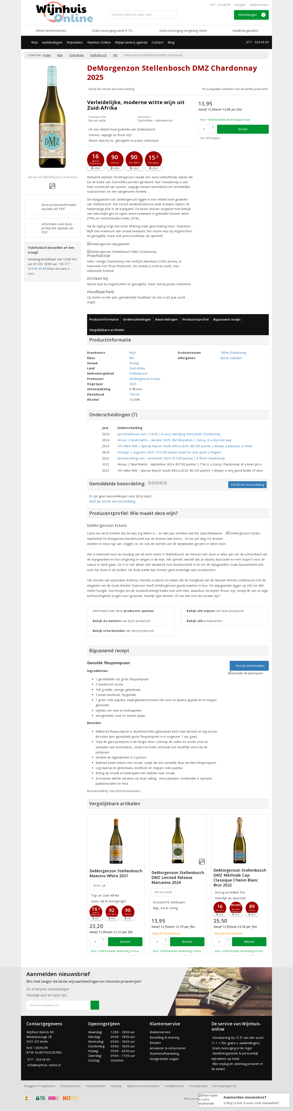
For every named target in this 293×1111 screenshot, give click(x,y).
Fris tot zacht (163, 892)
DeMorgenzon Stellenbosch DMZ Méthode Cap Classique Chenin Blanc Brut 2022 (239, 878)
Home (47, 55)
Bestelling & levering (164, 1037)
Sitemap (116, 1086)
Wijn (34, 42)
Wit (115, 55)
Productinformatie (104, 319)
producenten (204, 621)
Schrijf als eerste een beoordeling (111, 89)
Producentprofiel (195, 319)
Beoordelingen (166, 319)
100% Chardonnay (234, 353)
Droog (134, 363)
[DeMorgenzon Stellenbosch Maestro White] (116, 840)
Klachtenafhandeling (164, 1053)
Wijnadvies (75, 42)
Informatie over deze (123, 611)
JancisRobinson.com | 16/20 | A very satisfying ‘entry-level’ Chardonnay (168, 434)
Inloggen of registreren (39, 1086)
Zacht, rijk (99, 885)
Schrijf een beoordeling (247, 485)
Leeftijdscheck (174, 1086)
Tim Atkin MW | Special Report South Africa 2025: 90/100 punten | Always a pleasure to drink (184, 446)
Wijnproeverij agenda (131, 42)
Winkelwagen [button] (251, 15)
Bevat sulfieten (231, 358)
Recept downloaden (249, 666)
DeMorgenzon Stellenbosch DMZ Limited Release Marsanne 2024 (177, 877)
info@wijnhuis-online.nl (43, 1065)
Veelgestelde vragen (164, 1059)
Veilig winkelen (96, 1086)
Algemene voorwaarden (143, 1086)
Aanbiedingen (52, 42)
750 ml (134, 394)
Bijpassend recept (227, 319)
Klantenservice (259, 5)
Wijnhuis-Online (99, 42)
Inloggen (240, 5)
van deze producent (122, 621)
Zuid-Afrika (76, 55)
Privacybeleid (198, 1086)
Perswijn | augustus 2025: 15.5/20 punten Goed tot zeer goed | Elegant (169, 452)
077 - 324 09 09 (220, 5)
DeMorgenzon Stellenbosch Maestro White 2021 (115, 873)
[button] (95, 159)
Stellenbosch (98, 55)
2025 (132, 384)
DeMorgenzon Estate (144, 379)
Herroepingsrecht (224, 1086)
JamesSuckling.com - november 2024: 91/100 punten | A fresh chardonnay (171, 458)
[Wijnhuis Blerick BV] (64, 11)
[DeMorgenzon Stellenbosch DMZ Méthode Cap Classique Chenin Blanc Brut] (240, 840)
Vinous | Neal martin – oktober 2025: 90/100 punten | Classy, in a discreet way (174, 440)
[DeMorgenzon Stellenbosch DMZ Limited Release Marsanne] (178, 840)
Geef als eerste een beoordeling (112, 501)
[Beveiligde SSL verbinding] (54, 1098)
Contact (157, 42)
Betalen (155, 1043)
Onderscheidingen (137, 319)
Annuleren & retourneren (168, 1048)
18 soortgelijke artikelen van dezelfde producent (235, 89)
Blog (171, 42)
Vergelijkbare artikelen (107, 330)
